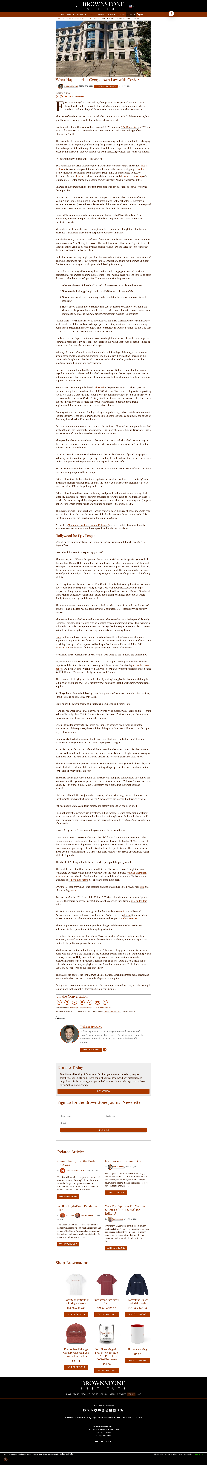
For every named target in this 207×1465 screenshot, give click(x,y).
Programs (85, 1394)
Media (112, 1394)
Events (95, 1394)
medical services (129, 918)
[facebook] (85, 1410)
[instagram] (107, 1410)
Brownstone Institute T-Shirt (106, 1302)
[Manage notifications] (6, 1459)
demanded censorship (131, 176)
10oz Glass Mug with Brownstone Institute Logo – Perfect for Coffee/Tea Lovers (106, 1354)
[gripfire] (92, 1410)
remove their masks (78, 880)
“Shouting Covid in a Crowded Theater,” (88, 525)
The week (100, 387)
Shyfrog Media (198, 1454)
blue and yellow (139, 901)
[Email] (104, 1050)
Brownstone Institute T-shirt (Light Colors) (76, 1302)
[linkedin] (103, 1410)
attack (121, 911)
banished (80, 176)
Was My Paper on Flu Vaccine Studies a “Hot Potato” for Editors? (125, 1209)
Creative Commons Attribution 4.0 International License (90, 1008)
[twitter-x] (88, 1410)
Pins (142, 887)
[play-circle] (96, 1410)
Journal (104, 1394)
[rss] (122, 1410)
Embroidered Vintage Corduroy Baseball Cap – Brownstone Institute (76, 1353)
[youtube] (100, 1410)
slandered (141, 169)
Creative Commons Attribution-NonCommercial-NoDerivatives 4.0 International (32, 1454)
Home (68, 1394)
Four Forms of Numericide (123, 1161)
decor (73, 890)
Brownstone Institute (64, 19)
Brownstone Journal (83, 19)
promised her (62, 647)
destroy (127, 915)
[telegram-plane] (118, 1410)
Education (97, 19)
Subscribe (103, 1130)
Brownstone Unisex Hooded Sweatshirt (137, 1302)
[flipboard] (115, 1410)
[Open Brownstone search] (171, 14)
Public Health (110, 86)
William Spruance (91, 1026)
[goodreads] (111, 1410)
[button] (77, 6)
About (76, 1394)
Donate (131, 1394)
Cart (138, 1394)
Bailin (58, 637)
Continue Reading (68, 1196)
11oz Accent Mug (137, 1349)
